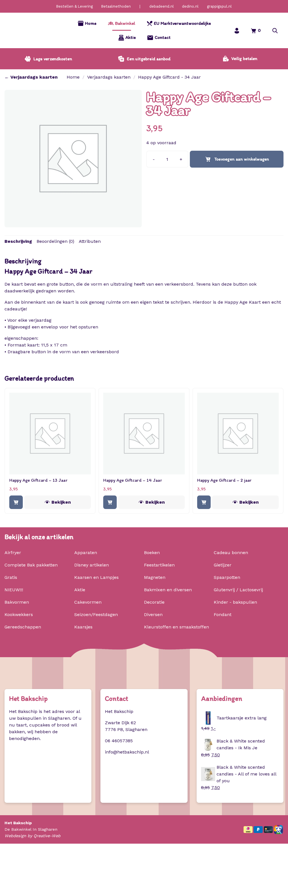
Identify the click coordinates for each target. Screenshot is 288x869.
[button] (275, 30)
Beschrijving (18, 241)
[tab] (18, 241)
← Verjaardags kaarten (31, 77)
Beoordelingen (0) (55, 241)
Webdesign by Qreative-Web (32, 836)
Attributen (90, 241)
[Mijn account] (237, 30)
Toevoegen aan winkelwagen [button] (16, 502)
